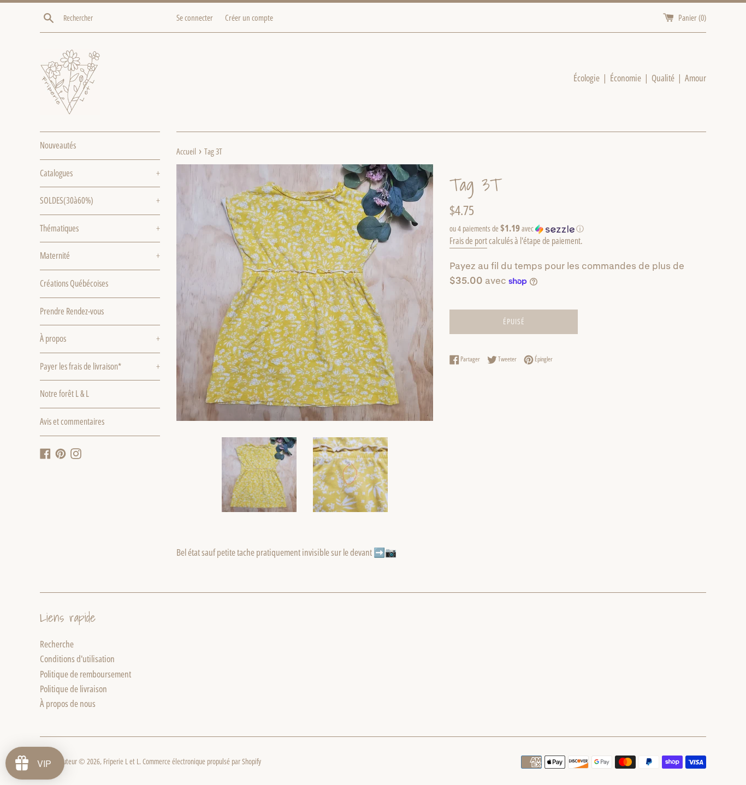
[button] (577, 228)
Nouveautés (58, 145)
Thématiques (100, 228)
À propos (100, 338)
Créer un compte (249, 17)
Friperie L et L (121, 761)
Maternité (100, 255)
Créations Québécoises (74, 283)
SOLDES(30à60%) (100, 200)
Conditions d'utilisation (77, 658)
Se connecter (194, 17)
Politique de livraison (73, 688)
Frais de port (468, 241)
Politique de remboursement (85, 674)
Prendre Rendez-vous (72, 311)
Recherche (57, 644)
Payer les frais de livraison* (100, 366)
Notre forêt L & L (64, 394)
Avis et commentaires (72, 421)
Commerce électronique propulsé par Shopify (202, 761)
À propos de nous (68, 703)
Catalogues (100, 173)
